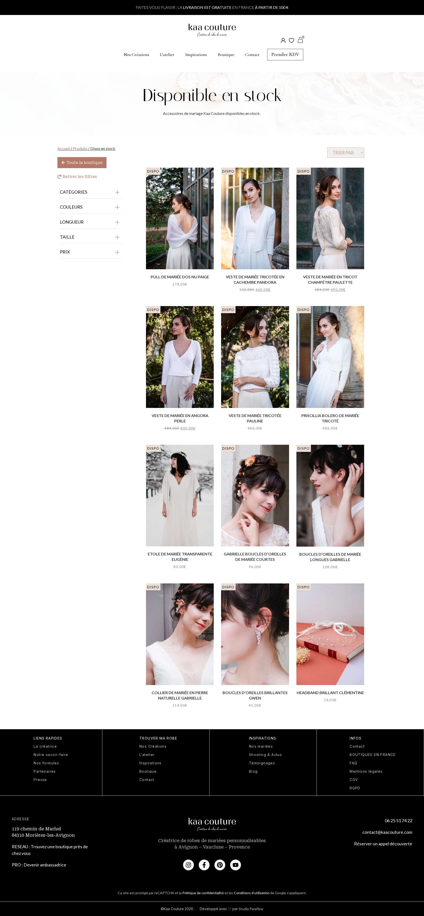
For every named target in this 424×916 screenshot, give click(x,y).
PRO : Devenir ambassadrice (39, 864)
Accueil (63, 148)
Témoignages (262, 763)
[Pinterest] (219, 865)
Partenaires (45, 771)
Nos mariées (261, 746)
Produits (80, 148)
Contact (252, 54)
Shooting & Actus (265, 755)
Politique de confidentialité (203, 893)
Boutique (226, 54)
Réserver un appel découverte (383, 843)
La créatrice (45, 746)
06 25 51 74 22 (398, 820)
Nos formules (46, 763)
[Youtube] (235, 865)
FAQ (353, 763)
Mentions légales (366, 771)
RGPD (355, 788)
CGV (354, 780)
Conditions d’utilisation (251, 893)
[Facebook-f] (204, 865)
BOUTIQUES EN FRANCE (373, 755)
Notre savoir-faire (51, 755)
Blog (253, 771)
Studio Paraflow (251, 909)
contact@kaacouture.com (387, 832)
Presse (40, 780)
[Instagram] (188, 865)
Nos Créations (136, 54)
